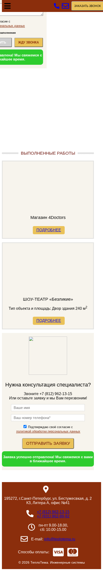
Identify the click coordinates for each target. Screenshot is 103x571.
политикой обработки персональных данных (48, 431)
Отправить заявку (48, 443)
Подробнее (48, 230)
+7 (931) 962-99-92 (53, 516)
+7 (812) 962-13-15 (53, 512)
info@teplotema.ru (59, 539)
